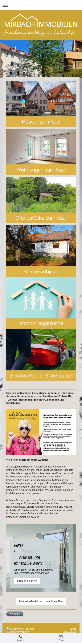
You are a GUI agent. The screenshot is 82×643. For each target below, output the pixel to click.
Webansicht (70, 631)
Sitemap (30, 629)
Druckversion (17, 629)
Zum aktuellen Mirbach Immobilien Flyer (41, 601)
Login (73, 628)
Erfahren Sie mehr (27, 580)
